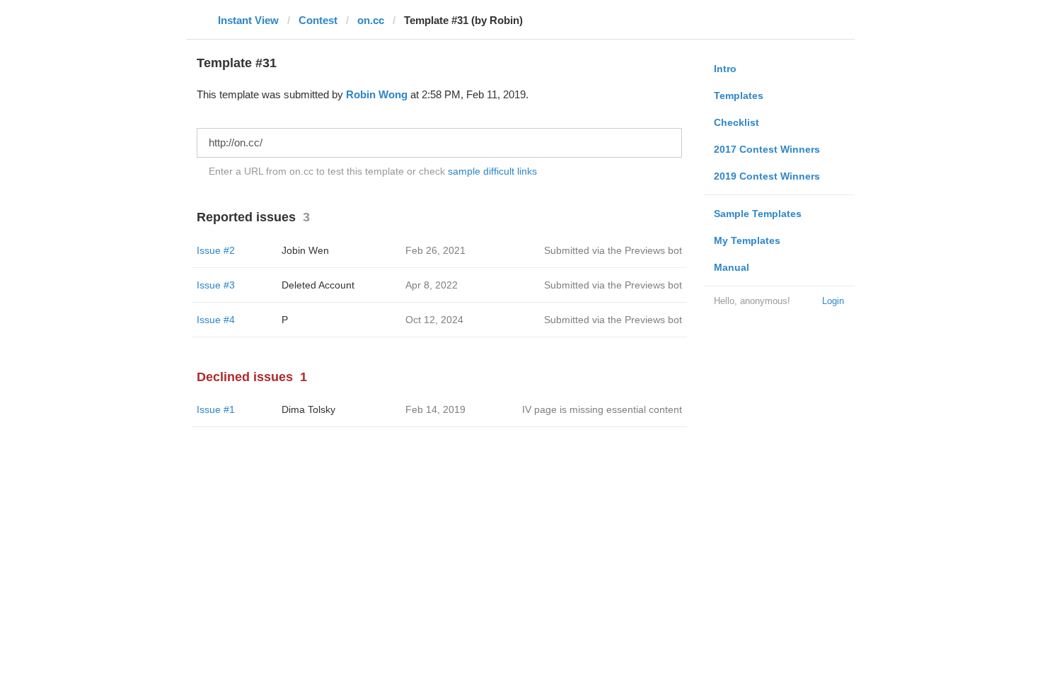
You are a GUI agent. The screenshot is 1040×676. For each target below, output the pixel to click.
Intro (725, 68)
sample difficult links (492, 171)
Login (833, 301)
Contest (318, 20)
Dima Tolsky (308, 409)
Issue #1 (216, 409)
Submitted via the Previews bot (613, 250)
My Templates (747, 240)
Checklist (736, 122)
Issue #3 (216, 285)
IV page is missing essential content (602, 409)
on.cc (370, 20)
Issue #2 (216, 250)
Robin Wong (377, 94)
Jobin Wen (305, 250)
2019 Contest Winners (767, 176)
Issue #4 (216, 319)
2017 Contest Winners (767, 149)
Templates (738, 95)
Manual (731, 267)
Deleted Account (318, 285)
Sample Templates (758, 213)
